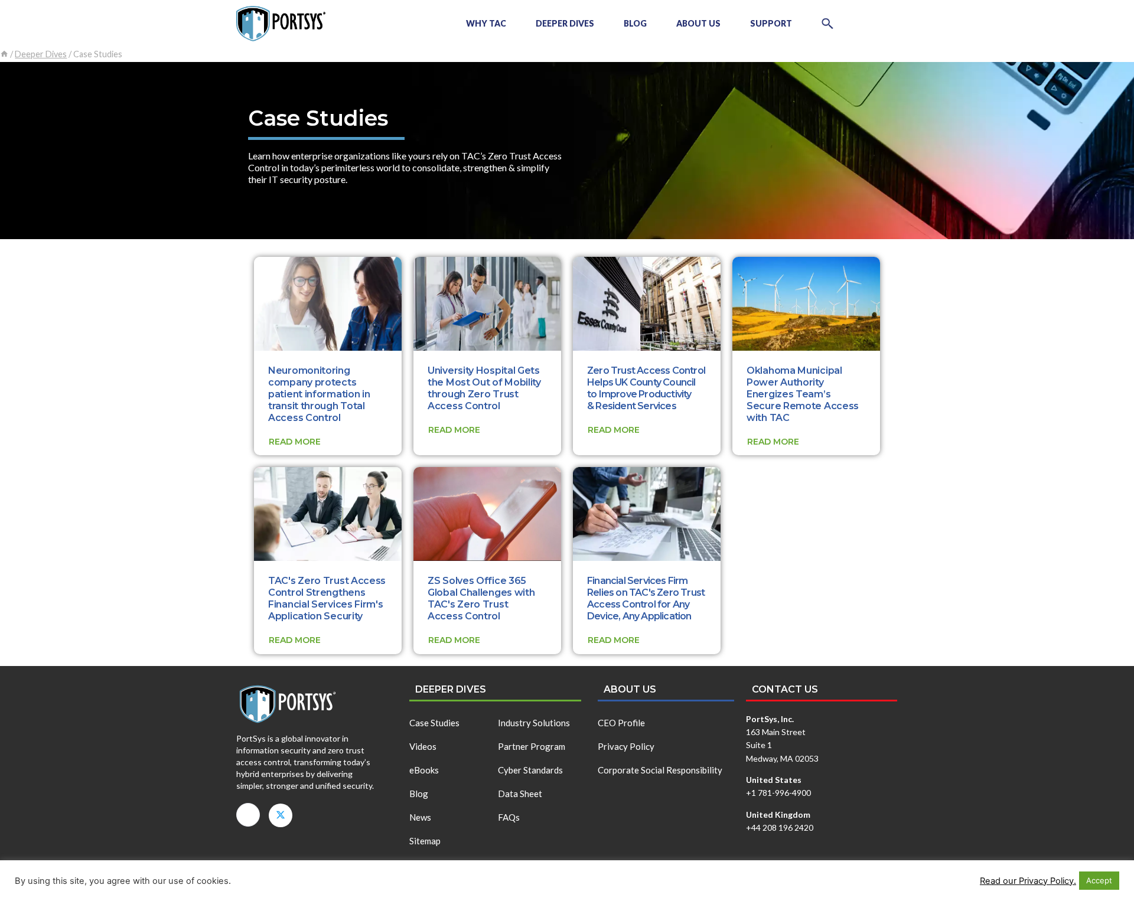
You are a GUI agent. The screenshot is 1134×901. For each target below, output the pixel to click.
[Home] (4, 54)
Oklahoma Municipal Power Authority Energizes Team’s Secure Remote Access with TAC (803, 394)
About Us (698, 23)
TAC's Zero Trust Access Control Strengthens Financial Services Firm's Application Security (327, 598)
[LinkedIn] (248, 815)
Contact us (785, 689)
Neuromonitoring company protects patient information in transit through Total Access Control (319, 394)
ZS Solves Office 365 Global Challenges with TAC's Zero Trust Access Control (481, 598)
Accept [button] (1099, 880)
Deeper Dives (565, 23)
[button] (827, 23)
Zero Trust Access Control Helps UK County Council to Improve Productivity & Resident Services (646, 388)
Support (771, 23)
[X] (280, 815)
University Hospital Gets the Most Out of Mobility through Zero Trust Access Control (484, 388)
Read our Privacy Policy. (1028, 881)
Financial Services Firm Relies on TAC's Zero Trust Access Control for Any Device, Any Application (646, 598)
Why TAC (486, 23)
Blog (635, 23)
